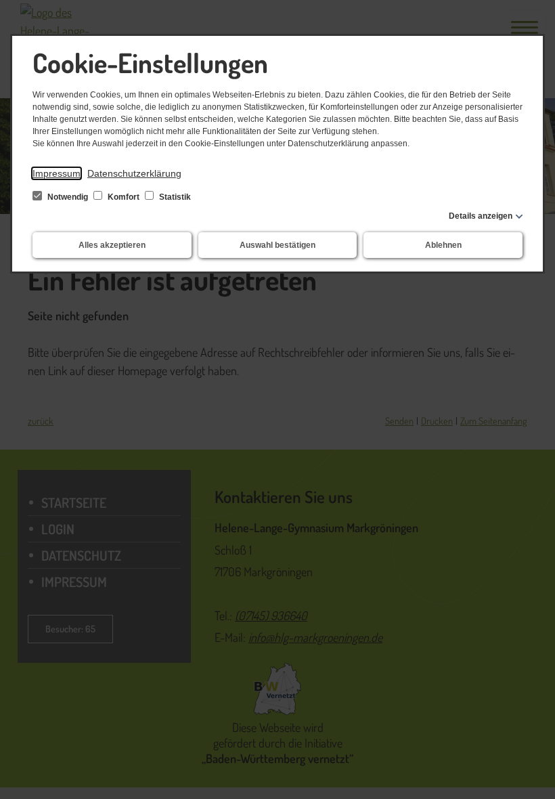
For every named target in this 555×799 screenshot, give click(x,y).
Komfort (123, 197)
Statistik (174, 197)
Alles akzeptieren (112, 245)
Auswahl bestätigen (277, 245)
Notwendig (67, 197)
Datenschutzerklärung (134, 173)
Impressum (56, 173)
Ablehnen (443, 245)
